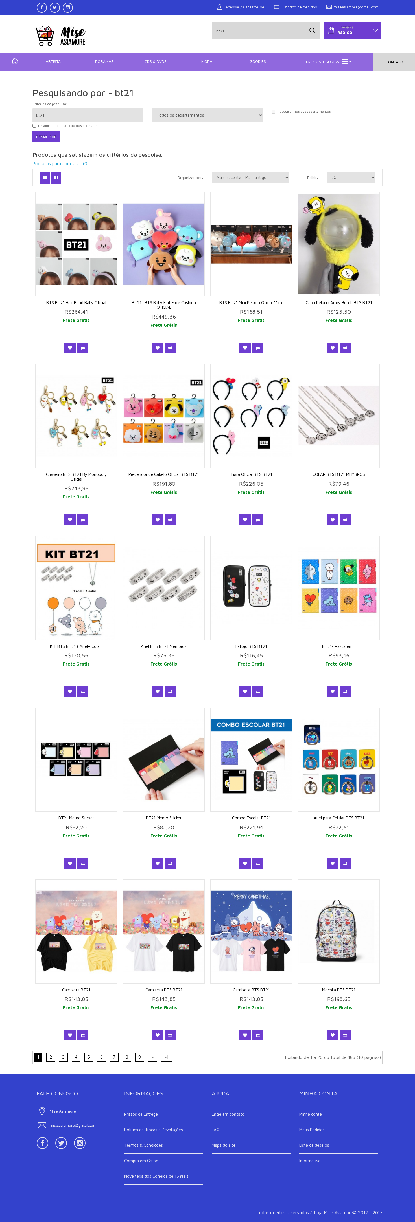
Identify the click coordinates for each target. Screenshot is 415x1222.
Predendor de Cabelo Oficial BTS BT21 (163, 474)
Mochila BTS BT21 (338, 989)
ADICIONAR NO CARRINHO (80, 235)
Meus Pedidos (312, 1129)
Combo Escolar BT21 (251, 818)
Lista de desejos (314, 1145)
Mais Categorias (322, 61)
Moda (206, 61)
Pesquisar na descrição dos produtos (67, 125)
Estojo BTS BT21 (251, 646)
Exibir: (312, 177)
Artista (53, 61)
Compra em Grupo (141, 1160)
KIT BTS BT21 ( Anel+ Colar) (76, 646)
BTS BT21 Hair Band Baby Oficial (76, 302)
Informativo (310, 1160)
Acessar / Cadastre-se (244, 7)
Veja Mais (80, 251)
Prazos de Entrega (141, 1114)
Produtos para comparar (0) (60, 163)
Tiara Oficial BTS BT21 (251, 474)
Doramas (104, 61)
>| (166, 1056)
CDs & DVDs (156, 61)
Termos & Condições (143, 1145)
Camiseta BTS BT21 (163, 989)
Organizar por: (190, 177)
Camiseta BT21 (76, 989)
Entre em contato (228, 1114)
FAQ (216, 1129)
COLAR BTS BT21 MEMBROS (339, 474)
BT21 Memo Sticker (76, 818)
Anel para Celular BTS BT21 (339, 818)
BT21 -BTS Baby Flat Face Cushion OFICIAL (164, 305)
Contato (394, 61)
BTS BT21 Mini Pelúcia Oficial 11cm (251, 302)
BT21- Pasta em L (339, 646)
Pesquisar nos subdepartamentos (304, 111)
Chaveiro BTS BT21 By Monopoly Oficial (76, 476)
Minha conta (310, 1114)
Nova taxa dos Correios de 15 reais (156, 1176)
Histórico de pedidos (299, 7)
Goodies (258, 61)
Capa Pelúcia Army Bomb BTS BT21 (339, 302)
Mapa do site (223, 1145)
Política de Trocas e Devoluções (153, 1129)
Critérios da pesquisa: (49, 104)
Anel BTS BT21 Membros (164, 646)
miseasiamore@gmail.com (356, 7)
